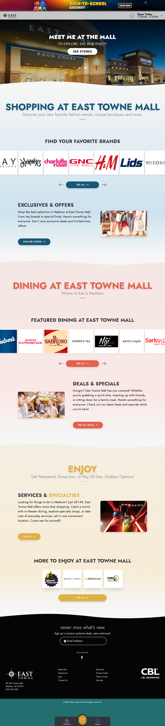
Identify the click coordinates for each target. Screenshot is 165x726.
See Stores (82, 51)
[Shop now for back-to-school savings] (125, 5)
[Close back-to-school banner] (145, 2)
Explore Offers (32, 241)
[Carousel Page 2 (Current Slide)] (86, 68)
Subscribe (62, 669)
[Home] (62, 15)
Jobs (60, 676)
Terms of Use (102, 676)
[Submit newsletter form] (101, 640)
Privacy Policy (102, 673)
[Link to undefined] (30, 162)
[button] (149, 15)
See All (81, 184)
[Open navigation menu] (82, 720)
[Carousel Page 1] (79, 68)
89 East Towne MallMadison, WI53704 (14, 685)
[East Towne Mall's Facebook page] (82, 657)
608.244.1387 (12, 689)
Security (99, 680)
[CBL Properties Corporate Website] (141, 673)
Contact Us (63, 680)
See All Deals (86, 425)
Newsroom (63, 673)
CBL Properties (76, 702)
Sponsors (100, 669)
